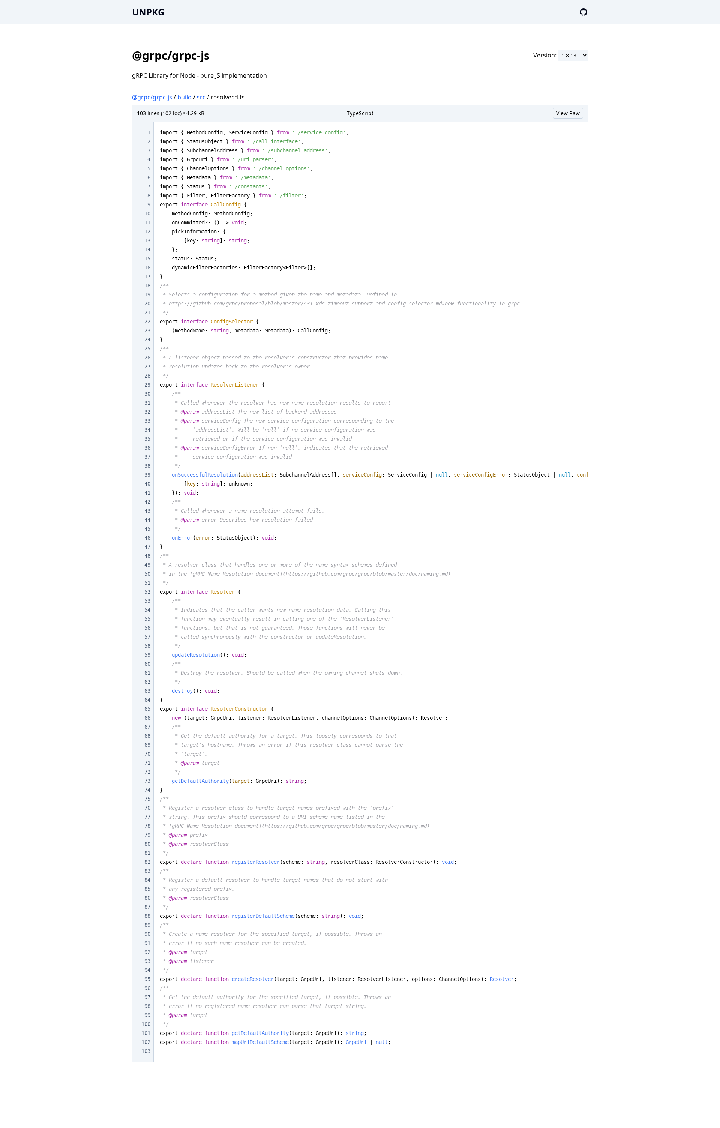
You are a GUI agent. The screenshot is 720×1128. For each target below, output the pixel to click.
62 (147, 682)
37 (147, 457)
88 (147, 916)
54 (147, 610)
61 (147, 673)
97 (147, 997)
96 (147, 988)
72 (147, 772)
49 (147, 565)
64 (147, 700)
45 (147, 529)
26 (147, 358)
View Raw (568, 113)
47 (147, 547)
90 (147, 934)
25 (147, 349)
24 (147, 340)
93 (147, 961)
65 (147, 709)
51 (147, 583)
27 (147, 367)
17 (147, 277)
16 (147, 268)
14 (147, 250)
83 (147, 871)
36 (147, 448)
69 (147, 745)
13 (147, 241)
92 (147, 952)
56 (147, 628)
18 (147, 286)
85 (147, 889)
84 (147, 880)
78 (147, 826)
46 (147, 538)
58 (147, 646)
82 (147, 862)
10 (147, 214)
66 (147, 718)
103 (145, 1051)
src (201, 97)
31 (147, 403)
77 (147, 817)
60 (147, 664)
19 (147, 295)
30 (147, 394)
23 (147, 331)
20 (147, 304)
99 (147, 1015)
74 (147, 790)
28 (147, 376)
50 (147, 574)
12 (147, 232)
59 (147, 655)
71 (147, 763)
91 (147, 943)
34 (147, 430)
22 (147, 322)
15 (147, 259)
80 (147, 844)
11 (147, 223)
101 (145, 1033)
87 (147, 907)
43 (147, 511)
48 (147, 556)
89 (147, 925)
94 (147, 970)
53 (147, 601)
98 (147, 1006)
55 (147, 619)
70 (147, 754)
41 (147, 493)
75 (147, 799)
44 (147, 520)
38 (147, 466)
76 (147, 808)
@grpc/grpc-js (152, 97)
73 (147, 781)
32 (147, 412)
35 (147, 439)
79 (147, 835)
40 (147, 484)
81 (147, 853)
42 (147, 502)
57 (147, 637)
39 (147, 475)
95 (147, 979)
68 (147, 736)
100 (145, 1024)
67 (147, 727)
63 (147, 691)
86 (147, 898)
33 (147, 421)
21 (147, 313)
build (184, 97)
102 (145, 1042)
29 (147, 385)
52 (147, 592)
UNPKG (148, 12)
